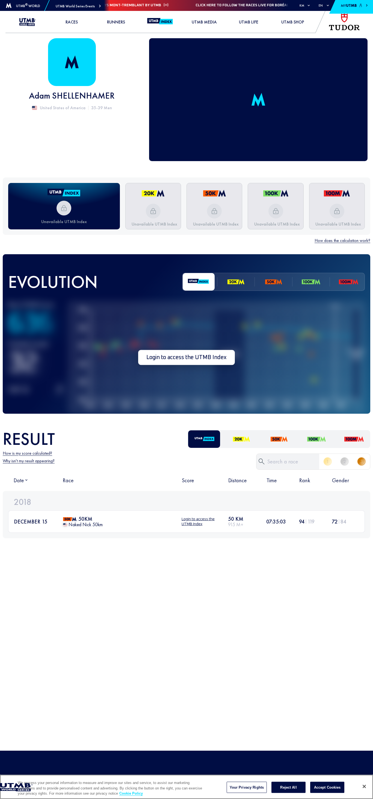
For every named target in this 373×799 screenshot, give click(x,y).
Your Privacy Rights (247, 787)
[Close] (364, 786)
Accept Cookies (327, 787)
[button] (78, 6)
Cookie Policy (131, 793)
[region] (186, 787)
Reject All (288, 787)
